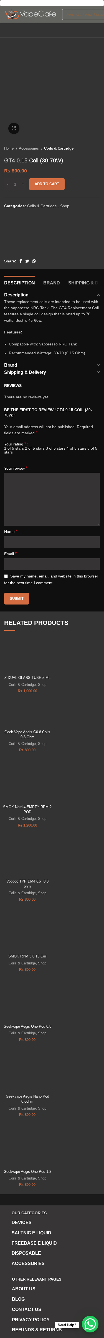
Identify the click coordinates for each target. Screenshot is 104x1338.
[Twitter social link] (27, 261)
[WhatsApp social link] (34, 261)
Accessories (29, 148)
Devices (22, 1222)
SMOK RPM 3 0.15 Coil (27, 956)
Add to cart (47, 184)
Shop (64, 206)
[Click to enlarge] (13, 128)
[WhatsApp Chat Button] (90, 1324)
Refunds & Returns (37, 1329)
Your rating (15, 444)
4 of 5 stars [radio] (76, 448)
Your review (15, 468)
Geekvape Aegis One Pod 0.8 (27, 1027)
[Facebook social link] (21, 261)
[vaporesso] (25, 236)
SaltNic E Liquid (31, 1232)
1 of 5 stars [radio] (14, 448)
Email (10, 553)
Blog (18, 1299)
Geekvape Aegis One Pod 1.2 (27, 1172)
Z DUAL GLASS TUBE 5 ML (27, 678)
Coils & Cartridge (58, 148)
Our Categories (29, 1213)
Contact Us (26, 1309)
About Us (23, 1288)
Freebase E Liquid (34, 1243)
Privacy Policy (31, 1319)
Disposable (26, 1253)
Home (9, 148)
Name (10, 531)
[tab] (19, 282)
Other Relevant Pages (36, 1279)
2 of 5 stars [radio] (35, 448)
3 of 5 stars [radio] (55, 448)
